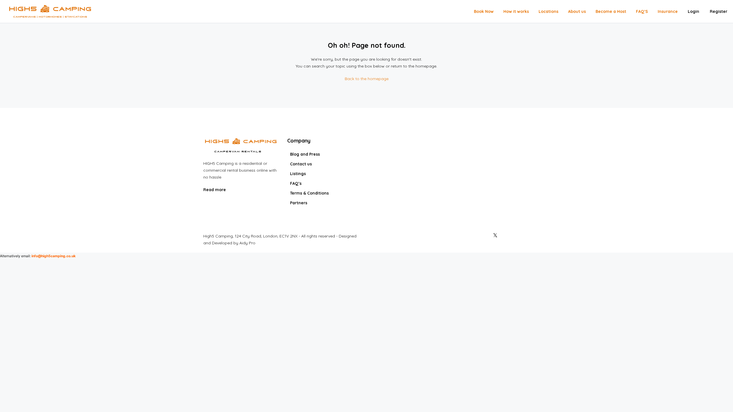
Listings (298, 173)
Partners (298, 202)
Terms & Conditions (309, 193)
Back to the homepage (367, 78)
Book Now (484, 11)
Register (718, 11)
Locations (548, 11)
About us (577, 11)
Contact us (301, 164)
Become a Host (611, 11)
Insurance (668, 11)
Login (693, 11)
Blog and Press (305, 154)
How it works (516, 11)
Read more (215, 189)
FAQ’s (296, 183)
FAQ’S (642, 11)
